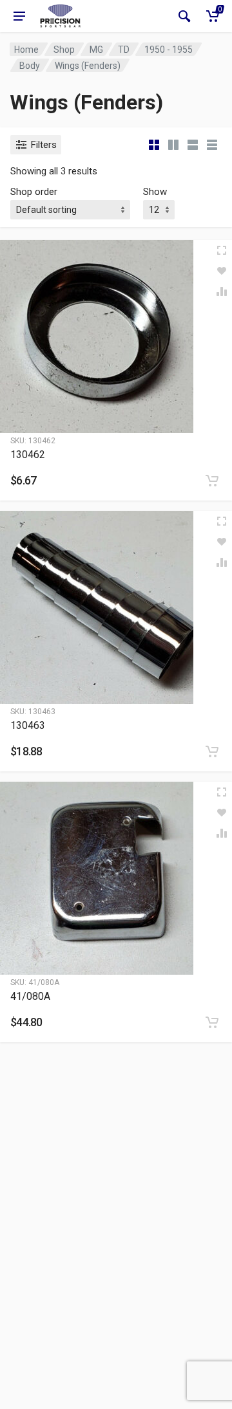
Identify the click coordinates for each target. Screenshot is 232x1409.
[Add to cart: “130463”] (212, 751)
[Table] (212, 144)
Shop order (33, 192)
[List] (192, 144)
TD (124, 49)
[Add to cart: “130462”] (212, 480)
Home (26, 49)
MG (96, 49)
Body (29, 65)
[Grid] (154, 144)
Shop (64, 49)
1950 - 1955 (168, 49)
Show (155, 192)
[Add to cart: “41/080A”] (212, 1022)
